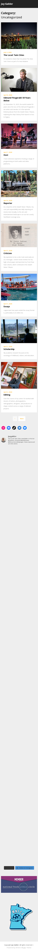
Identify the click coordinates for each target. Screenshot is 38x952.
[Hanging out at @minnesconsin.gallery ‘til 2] (19, 729)
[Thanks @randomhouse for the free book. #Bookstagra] (19, 687)
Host (6, 155)
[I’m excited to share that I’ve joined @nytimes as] (19, 478)
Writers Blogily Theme (23, 948)
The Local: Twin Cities (14, 55)
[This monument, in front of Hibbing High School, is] (19, 562)
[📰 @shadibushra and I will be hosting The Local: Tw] (19, 457)
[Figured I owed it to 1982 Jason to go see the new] (19, 792)
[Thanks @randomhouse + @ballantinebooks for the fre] (19, 813)
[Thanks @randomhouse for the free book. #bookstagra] (19, 520)
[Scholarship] (19, 331)
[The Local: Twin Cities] (19, 35)
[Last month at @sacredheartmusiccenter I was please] (19, 624)
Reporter (8, 203)
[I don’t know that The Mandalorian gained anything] (19, 541)
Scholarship (9, 349)
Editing (7, 394)
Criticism (8, 253)
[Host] (19, 136)
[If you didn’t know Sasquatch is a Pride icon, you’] (19, 603)
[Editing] (19, 375)
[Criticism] (19, 235)
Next (22, 419)
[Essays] (19, 287)
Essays (7, 306)
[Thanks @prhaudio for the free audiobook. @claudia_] (19, 666)
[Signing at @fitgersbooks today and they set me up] (19, 708)
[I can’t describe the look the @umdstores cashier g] (19, 771)
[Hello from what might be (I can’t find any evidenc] (19, 499)
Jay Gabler (7, 3)
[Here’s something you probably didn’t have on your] (19, 645)
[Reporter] (19, 183)
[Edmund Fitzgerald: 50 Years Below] (19, 80)
